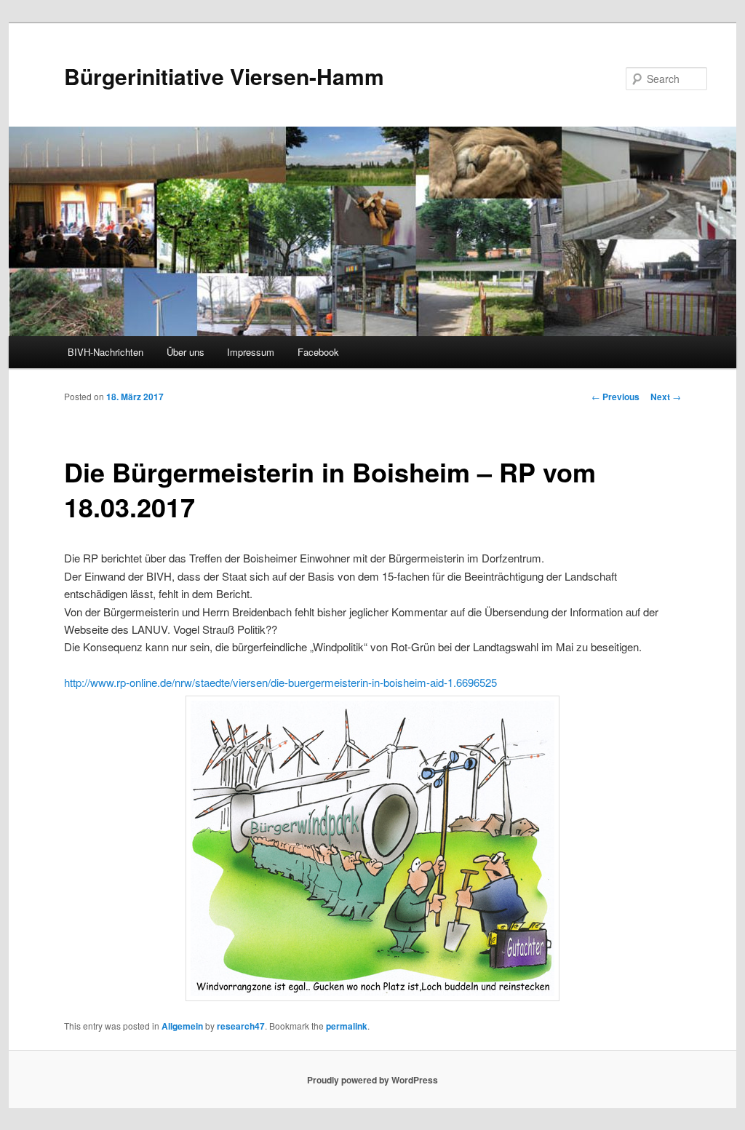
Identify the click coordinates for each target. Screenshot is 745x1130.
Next (665, 396)
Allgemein (182, 1025)
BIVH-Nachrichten (105, 352)
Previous (615, 396)
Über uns (185, 352)
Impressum (250, 352)
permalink (346, 1025)
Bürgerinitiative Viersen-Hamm (224, 76)
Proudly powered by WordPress (372, 1079)
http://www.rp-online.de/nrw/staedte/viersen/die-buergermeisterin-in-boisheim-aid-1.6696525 (280, 682)
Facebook (318, 352)
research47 (241, 1025)
